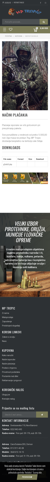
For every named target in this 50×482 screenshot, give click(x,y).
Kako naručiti (7, 355)
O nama (5, 313)
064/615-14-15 (17, 452)
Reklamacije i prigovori (12, 380)
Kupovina (18, 36)
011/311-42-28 (17, 448)
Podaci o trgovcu (9, 368)
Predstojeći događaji (11, 326)
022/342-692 (16, 429)
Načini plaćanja (8, 364)
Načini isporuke (8, 359)
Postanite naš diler (10, 376)
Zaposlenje (7, 321)
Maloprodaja (7, 317)
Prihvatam (27, 477)
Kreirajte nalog (19, 2)
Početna (8, 36)
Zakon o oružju (8, 337)
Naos (4, 341)
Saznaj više (37, 472)
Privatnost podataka (11, 372)
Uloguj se (7, 3)
